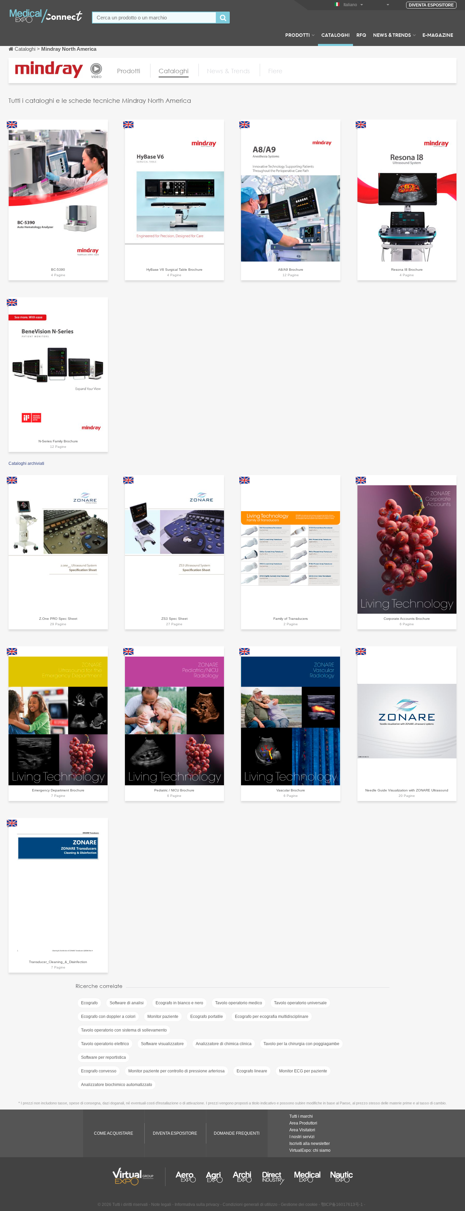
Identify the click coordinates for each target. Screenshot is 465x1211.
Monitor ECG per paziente (303, 1071)
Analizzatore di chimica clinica (224, 1043)
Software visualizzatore (162, 1043)
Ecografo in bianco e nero (179, 1003)
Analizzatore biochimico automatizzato (116, 1084)
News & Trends (392, 35)
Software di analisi (127, 1003)
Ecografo (89, 1003)
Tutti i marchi (301, 1116)
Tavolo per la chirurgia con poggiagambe (301, 1043)
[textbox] (154, 17)
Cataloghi (335, 35)
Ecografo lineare (252, 1071)
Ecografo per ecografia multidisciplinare (271, 1016)
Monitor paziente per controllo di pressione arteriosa (176, 1071)
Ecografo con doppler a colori (108, 1016)
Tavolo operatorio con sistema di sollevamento (124, 1030)
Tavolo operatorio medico (238, 1003)
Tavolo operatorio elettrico (105, 1043)
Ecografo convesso (98, 1071)
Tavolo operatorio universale (300, 1003)
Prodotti (297, 35)
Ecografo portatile (206, 1016)
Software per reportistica (103, 1057)
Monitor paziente (162, 1016)
